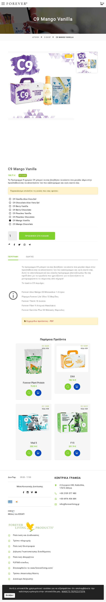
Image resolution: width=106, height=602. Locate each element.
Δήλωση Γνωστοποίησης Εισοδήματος (32, 551)
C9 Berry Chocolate (21, 210)
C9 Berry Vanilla (19, 206)
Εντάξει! (10, 595)
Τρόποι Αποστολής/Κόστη (26, 573)
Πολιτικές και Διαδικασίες (26, 535)
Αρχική (35, 37)
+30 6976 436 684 (68, 499)
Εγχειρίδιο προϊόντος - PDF (40, 321)
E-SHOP (47, 37)
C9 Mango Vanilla (20, 220)
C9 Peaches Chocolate (22, 217)
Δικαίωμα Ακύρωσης (23, 579)
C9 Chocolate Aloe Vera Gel (25, 203)
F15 (72, 442)
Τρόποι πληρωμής (22, 541)
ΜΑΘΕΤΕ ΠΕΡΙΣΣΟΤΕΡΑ (73, 591)
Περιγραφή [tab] (13, 257)
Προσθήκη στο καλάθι (37, 236)
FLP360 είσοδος (21, 562)
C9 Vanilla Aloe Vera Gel (23, 199)
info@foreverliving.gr (70, 504)
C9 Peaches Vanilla (21, 213)
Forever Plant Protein (33, 382)
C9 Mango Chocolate (22, 224)
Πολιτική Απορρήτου (23, 557)
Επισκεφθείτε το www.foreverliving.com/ (33, 568)
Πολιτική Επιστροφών (24, 546)
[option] (41, 85)
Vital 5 (34, 442)
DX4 (72, 376)
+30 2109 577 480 (68, 493)
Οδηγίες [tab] (30, 257)
